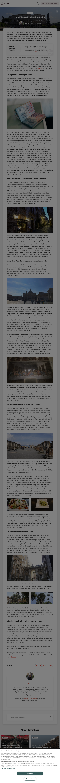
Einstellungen (30, 779)
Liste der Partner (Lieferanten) (8, 768)
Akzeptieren (30, 773)
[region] (30, 765)
